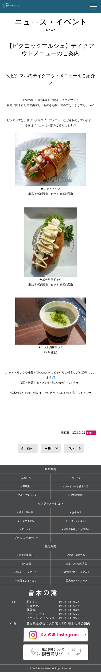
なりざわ (76, 478)
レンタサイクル (26, 520)
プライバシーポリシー (26, 537)
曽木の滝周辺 (26, 555)
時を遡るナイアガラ (26, 580)
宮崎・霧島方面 (76, 555)
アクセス (26, 529)
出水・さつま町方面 (76, 563)
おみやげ (76, 512)
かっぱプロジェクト (76, 520)
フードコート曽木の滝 (76, 486)
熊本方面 (26, 563)
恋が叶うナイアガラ (26, 572)
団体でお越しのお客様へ (76, 529)
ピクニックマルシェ (26, 495)
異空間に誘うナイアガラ (76, 572)
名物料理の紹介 (76, 495)
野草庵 (26, 486)
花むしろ (26, 478)
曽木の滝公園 (26, 512)
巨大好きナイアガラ (76, 580)
